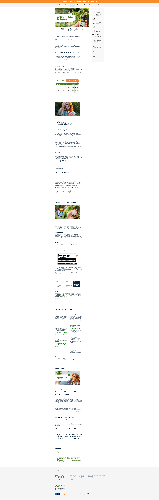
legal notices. (57, 486)
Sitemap (84, 494)
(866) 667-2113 (94, 1)
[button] (99, 5)
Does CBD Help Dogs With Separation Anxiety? (97, 41)
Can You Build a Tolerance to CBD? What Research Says (97, 47)
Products (81, 493)
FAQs (84, 493)
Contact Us (87, 493)
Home (78, 493)
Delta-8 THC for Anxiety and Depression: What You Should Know (97, 51)
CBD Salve (95, 58)
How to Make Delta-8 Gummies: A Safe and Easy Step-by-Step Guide (97, 37)
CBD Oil (94, 56)
